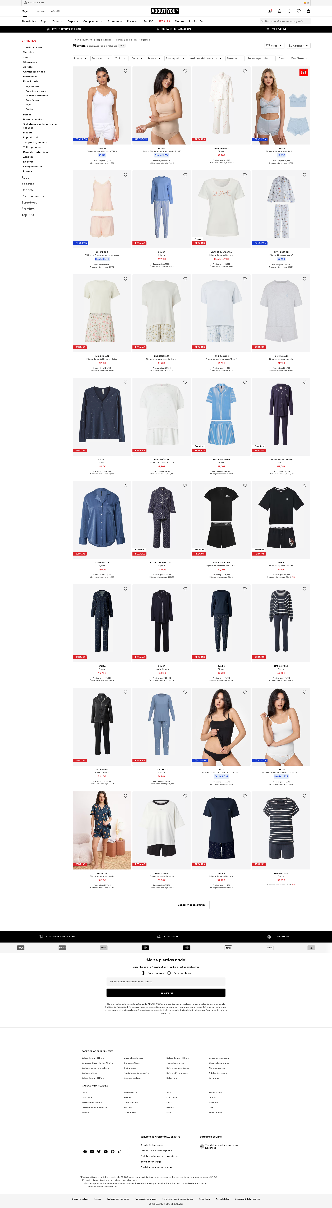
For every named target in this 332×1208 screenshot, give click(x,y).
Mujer (25, 11)
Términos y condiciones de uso (177, 1199)
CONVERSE (130, 1112)
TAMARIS (214, 1102)
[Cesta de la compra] (308, 11)
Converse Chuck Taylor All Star (98, 1063)
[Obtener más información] (102, 165)
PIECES (128, 1097)
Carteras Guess (132, 1063)
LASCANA (87, 1097)
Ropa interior (103, 39)
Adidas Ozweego (218, 1073)
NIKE (169, 1112)
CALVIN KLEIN (131, 1102)
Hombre (40, 11)
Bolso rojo (172, 1078)
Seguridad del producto (247, 1199)
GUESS (85, 1112)
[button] (274, 45)
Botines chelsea (132, 1078)
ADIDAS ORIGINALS (92, 1102)
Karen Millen (215, 1092)
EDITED (128, 1107)
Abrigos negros (217, 1068)
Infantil (55, 11)
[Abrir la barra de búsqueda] (262, 21)
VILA (169, 1092)
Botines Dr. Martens (177, 1073)
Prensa (97, 1199)
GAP (211, 1107)
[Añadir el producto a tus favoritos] (125, 71)
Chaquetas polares (219, 1063)
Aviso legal (204, 1199)
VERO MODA (130, 1092)
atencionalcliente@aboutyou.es (136, 1010)
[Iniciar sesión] (279, 11)
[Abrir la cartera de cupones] (270, 11)
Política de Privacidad (116, 1007)
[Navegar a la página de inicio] (100, 1138)
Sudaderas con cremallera (95, 1068)
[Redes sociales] (85, 1152)
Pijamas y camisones (126, 39)
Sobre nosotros (80, 1199)
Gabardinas (130, 1068)
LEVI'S (212, 1097)
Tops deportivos (175, 1063)
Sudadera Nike (89, 1073)
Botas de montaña (219, 1058)
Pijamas (145, 39)
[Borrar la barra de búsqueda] (308, 21)
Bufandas (214, 1078)
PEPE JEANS (215, 1112)
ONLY (84, 1092)
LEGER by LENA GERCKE (94, 1107)
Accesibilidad (222, 1199)
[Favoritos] (299, 11)
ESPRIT (170, 1107)
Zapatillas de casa (133, 1058)
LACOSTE (172, 1097)
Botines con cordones (178, 1068)
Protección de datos (145, 1199)
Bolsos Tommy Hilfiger (93, 1058)
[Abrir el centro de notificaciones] (289, 11)
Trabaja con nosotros (118, 1199)
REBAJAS (87, 39)
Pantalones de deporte (136, 1073)
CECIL (170, 1102)
